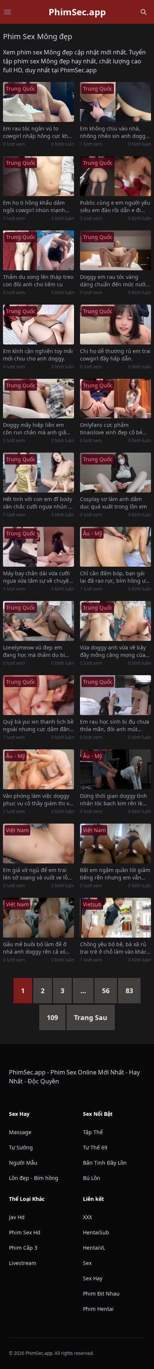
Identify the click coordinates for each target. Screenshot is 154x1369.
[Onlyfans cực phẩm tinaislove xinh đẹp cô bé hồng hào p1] (115, 399)
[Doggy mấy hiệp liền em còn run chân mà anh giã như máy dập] (38, 399)
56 (106, 990)
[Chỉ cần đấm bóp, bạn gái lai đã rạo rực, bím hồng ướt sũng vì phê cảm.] (115, 547)
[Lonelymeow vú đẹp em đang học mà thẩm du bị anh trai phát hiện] (38, 621)
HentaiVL (94, 1247)
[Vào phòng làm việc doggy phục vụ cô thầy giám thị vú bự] (38, 769)
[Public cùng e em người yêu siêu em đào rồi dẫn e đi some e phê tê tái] (115, 176)
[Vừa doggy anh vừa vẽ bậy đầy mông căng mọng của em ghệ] (115, 621)
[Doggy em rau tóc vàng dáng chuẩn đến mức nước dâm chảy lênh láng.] (115, 250)
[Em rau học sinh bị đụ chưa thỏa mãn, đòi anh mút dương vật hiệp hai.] (115, 695)
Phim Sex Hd (24, 1232)
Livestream (22, 1262)
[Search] (143, 11)
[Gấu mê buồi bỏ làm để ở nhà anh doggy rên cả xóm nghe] (38, 918)
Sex (87, 1262)
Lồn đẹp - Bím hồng (33, 1177)
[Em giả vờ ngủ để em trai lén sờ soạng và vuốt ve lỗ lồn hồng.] (38, 843)
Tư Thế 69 (95, 1147)
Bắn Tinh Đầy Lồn (105, 1162)
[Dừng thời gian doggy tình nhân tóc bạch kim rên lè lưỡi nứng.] (115, 769)
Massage (20, 1132)
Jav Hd (17, 1217)
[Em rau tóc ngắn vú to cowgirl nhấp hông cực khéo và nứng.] (38, 102)
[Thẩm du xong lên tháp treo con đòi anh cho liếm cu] (38, 250)
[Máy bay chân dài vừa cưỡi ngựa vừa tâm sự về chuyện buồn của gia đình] (38, 547)
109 (52, 1017)
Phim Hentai (98, 1308)
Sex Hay (92, 1278)
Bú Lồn (91, 1177)
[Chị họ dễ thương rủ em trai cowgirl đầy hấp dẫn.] (115, 324)
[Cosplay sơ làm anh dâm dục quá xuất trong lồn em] (115, 472)
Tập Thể (93, 1132)
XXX (87, 1217)
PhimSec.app (77, 12)
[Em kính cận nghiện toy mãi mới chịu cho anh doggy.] (38, 324)
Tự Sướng (21, 1147)
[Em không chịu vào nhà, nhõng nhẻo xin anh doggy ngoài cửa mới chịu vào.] (115, 102)
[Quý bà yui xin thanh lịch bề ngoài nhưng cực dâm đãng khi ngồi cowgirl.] (38, 695)
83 (129, 990)
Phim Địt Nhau (101, 1293)
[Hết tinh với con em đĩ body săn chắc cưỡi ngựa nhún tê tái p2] (38, 472)
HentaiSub (96, 1232)
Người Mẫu (23, 1162)
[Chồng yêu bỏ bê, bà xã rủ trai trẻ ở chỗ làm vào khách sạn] (115, 918)
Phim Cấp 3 (23, 1247)
